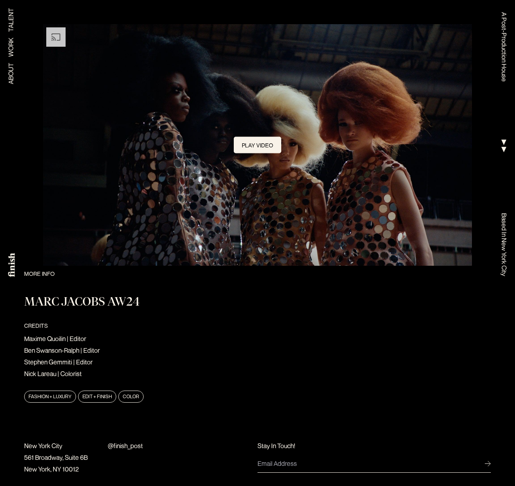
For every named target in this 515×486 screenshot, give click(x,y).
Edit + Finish (97, 396)
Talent (11, 20)
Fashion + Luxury (50, 396)
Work (11, 47)
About (11, 73)
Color (131, 396)
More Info (39, 273)
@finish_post (125, 446)
